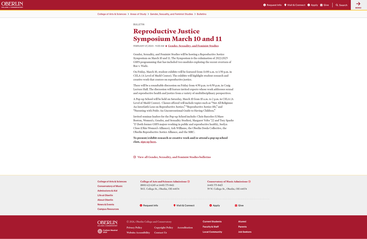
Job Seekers (244, 231)
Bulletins (201, 14)
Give (326, 5)
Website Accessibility (138, 232)
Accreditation (185, 227)
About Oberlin (105, 199)
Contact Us (160, 232)
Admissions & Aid (107, 190)
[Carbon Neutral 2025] (107, 231)
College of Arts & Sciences (111, 14)
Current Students (212, 221)
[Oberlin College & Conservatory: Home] (12, 5)
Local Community (212, 231)
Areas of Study (138, 14)
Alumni (242, 221)
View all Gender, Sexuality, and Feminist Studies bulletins (174, 157)
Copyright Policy (163, 227)
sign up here (148, 141)
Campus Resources (108, 209)
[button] (340, 5)
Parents (242, 226)
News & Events (105, 204)
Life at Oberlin (105, 195)
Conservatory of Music (110, 186)
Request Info (274, 5)
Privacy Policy (134, 227)
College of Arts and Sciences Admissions (163, 181)
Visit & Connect (296, 5)
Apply (314, 5)
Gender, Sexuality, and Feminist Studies (171, 14)
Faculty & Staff (211, 226)
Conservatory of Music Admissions (227, 181)
